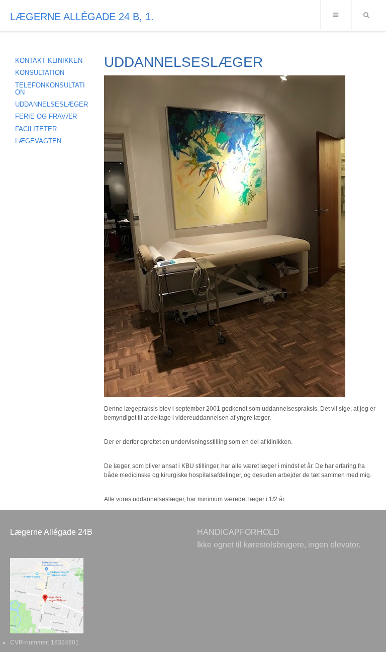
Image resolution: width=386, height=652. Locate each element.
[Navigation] (336, 15)
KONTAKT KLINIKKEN (48, 60)
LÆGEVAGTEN (38, 141)
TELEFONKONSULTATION (50, 88)
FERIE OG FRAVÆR (46, 116)
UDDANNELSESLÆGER (51, 104)
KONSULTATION (39, 72)
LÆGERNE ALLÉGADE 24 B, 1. (82, 16)
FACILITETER (36, 129)
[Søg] (366, 15)
